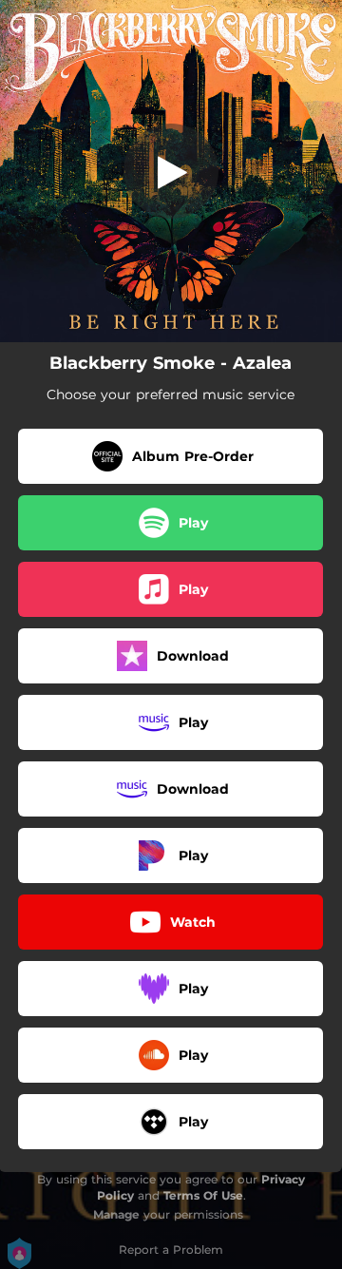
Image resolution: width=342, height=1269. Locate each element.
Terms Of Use (203, 1195)
